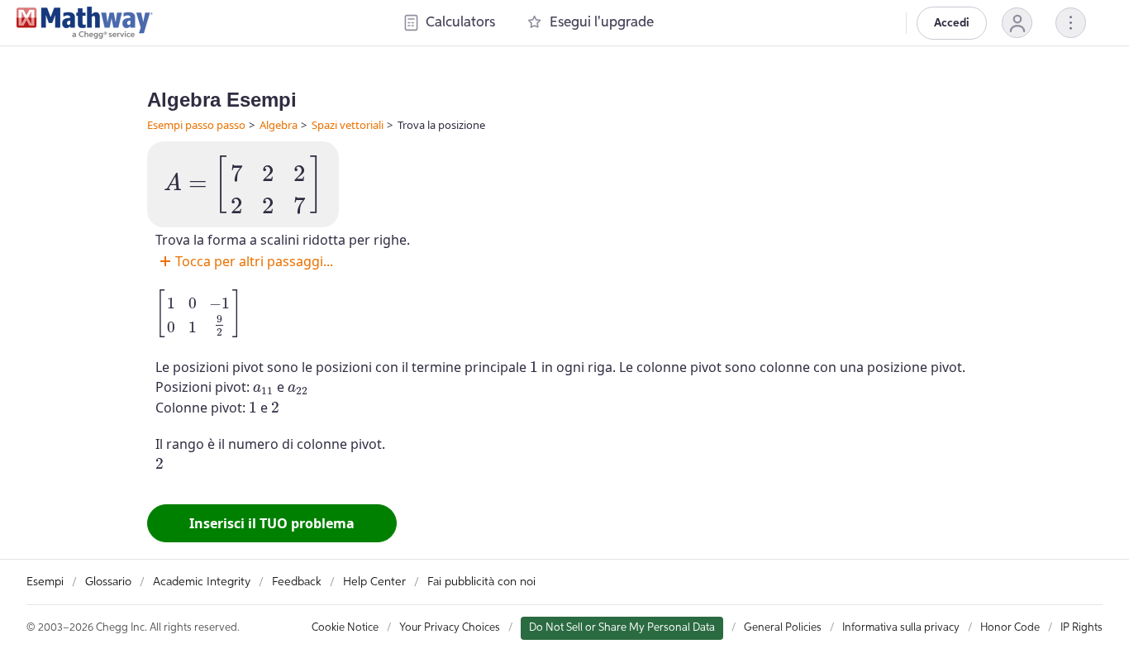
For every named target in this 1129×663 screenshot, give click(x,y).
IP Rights (1081, 627)
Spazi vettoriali (347, 124)
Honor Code (1010, 627)
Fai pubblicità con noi (481, 582)
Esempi (45, 582)
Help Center (374, 582)
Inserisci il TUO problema (272, 523)
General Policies (783, 627)
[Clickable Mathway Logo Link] (85, 23)
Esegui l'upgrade (602, 23)
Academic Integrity (201, 582)
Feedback (297, 582)
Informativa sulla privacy (901, 627)
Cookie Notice (345, 627)
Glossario (108, 582)
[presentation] (243, 184)
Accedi (951, 23)
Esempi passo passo (196, 124)
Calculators (460, 23)
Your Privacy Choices (449, 627)
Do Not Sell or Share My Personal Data (622, 627)
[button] (1017, 22)
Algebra (279, 124)
